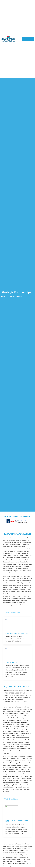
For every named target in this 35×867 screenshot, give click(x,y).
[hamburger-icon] (20, 39)
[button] (5, 522)
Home (3, 296)
